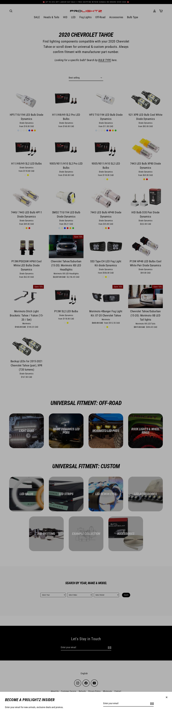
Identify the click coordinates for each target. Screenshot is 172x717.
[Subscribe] (152, 704)
